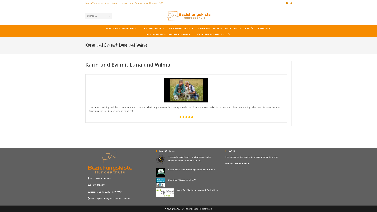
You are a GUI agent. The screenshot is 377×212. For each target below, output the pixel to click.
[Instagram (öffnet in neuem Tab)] (290, 3)
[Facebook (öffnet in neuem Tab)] (287, 3)
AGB (161, 3)
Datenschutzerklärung (146, 3)
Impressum (127, 3)
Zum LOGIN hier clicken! (237, 163)
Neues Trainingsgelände (97, 3)
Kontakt (115, 3)
